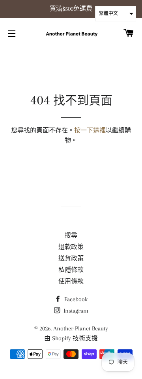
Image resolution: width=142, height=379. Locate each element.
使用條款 (71, 281)
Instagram (75, 310)
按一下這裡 (90, 130)
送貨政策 (71, 258)
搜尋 (71, 235)
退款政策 (71, 247)
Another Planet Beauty (80, 328)
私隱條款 (71, 269)
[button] (115, 13)
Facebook (75, 299)
